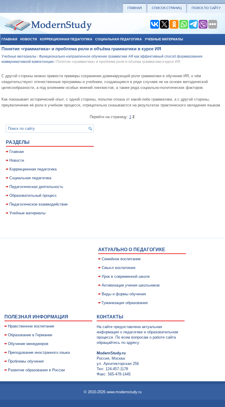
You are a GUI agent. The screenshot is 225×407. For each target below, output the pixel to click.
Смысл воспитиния (118, 267)
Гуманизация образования (125, 303)
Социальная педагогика (118, 39)
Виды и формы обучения (124, 294)
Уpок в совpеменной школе (126, 276)
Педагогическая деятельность (36, 186)
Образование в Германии (30, 335)
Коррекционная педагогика (66, 39)
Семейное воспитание (121, 259)
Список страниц (167, 8)
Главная (134, 8)
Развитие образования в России (36, 370)
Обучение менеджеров (28, 344)
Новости (28, 39)
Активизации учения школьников (131, 285)
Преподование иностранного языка (39, 352)
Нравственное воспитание (31, 326)
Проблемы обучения (26, 361)
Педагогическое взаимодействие (38, 204)
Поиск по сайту (206, 8)
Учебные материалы (164, 39)
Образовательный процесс (33, 195)
